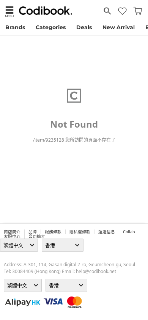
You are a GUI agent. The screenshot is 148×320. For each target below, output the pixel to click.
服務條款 (53, 231)
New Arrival (118, 27)
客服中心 (12, 236)
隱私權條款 (79, 231)
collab (129, 231)
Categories (51, 27)
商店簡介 (12, 231)
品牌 (32, 231)
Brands (15, 27)
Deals (84, 27)
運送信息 (106, 231)
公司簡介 (36, 236)
